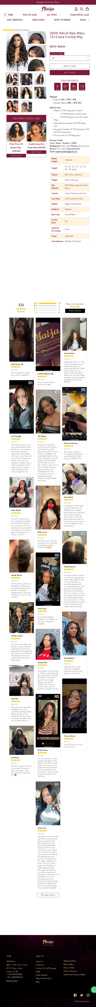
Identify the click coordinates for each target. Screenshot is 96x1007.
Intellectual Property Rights (75, 975)
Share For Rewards (43, 979)
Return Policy (69, 964)
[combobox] (6, 15)
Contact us (40, 965)
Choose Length (57, 53)
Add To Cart (16, 155)
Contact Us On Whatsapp (46, 968)
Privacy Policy (69, 968)
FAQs (38, 972)
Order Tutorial (41, 975)
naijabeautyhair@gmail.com (66, 152)
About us (39, 961)
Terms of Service (70, 971)
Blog (38, 982)
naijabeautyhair (85, 1001)
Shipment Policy (70, 961)
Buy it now (69, 73)
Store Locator (12, 981)
